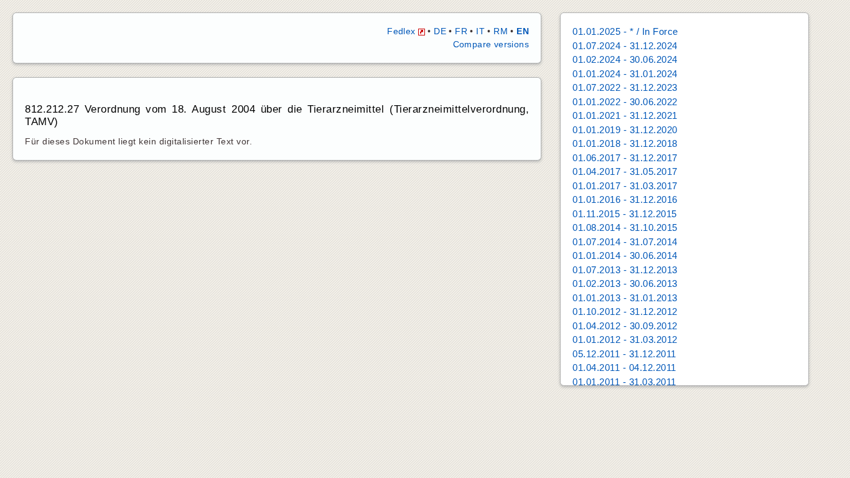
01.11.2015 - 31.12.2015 (624, 214)
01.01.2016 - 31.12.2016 (625, 199)
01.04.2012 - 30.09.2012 (625, 326)
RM (500, 31)
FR (461, 31)
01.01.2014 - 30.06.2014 (625, 255)
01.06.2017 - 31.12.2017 (625, 157)
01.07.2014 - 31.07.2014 (625, 242)
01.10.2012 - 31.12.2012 (625, 311)
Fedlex (402, 31)
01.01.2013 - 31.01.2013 (625, 298)
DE (440, 31)
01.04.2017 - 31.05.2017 (625, 171)
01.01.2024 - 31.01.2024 (625, 73)
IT (480, 31)
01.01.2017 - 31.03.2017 (625, 185)
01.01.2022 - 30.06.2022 (625, 101)
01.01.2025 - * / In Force (625, 31)
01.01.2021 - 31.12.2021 (625, 115)
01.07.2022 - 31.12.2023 (625, 87)
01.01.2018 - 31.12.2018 (625, 143)
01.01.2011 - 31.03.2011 (624, 382)
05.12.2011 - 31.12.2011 (624, 354)
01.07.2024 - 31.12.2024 (625, 45)
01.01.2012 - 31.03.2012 (625, 339)
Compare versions (491, 44)
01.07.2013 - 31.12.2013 (625, 270)
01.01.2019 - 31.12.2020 (625, 129)
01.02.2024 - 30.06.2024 (625, 59)
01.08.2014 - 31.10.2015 (625, 227)
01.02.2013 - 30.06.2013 (625, 283)
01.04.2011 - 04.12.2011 (624, 367)
